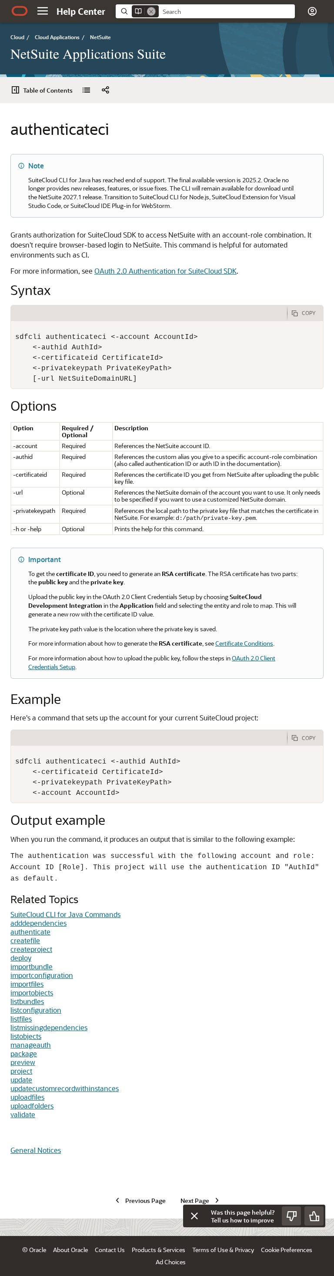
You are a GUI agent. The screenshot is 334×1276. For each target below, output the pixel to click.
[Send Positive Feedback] (314, 1216)
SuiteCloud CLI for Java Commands (65, 914)
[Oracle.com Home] (19, 11)
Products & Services (158, 1249)
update (21, 1079)
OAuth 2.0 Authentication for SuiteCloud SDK (165, 270)
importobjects (31, 992)
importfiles (26, 983)
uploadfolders (31, 1105)
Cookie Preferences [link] (286, 1249)
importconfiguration (41, 975)
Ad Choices (171, 1262)
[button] (43, 10)
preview (22, 1062)
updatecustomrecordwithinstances (64, 1088)
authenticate (30, 931)
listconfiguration (35, 1010)
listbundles (27, 1001)
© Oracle (34, 1249)
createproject (31, 949)
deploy (20, 957)
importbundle (31, 966)
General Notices (35, 1150)
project (21, 1070)
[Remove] (151, 11)
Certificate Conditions (244, 643)
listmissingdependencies (48, 1027)
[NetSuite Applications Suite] (86, 90)
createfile (25, 940)
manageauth (30, 1044)
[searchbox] (227, 11)
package (23, 1053)
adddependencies (38, 923)
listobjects (25, 1036)
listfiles (21, 1018)
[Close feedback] (194, 1216)
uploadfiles (27, 1097)
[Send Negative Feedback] (291, 1216)
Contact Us (110, 1249)
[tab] (149, 313)
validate (22, 1114)
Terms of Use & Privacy (223, 1249)
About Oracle (70, 1249)
